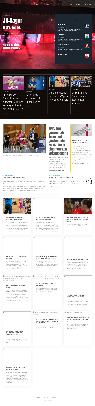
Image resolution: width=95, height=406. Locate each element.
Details (5, 113)
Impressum (55, 397)
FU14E (50, 186)
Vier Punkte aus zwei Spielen (14, 178)
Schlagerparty (88, 4)
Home (71, 4)
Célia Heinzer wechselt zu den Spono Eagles (34, 98)
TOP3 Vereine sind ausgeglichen (61, 178)
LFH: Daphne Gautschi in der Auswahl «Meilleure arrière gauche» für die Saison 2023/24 (13, 101)
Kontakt (78, 4)
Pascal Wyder (62, 55)
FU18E (58, 186)
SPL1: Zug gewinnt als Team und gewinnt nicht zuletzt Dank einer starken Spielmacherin (58, 141)
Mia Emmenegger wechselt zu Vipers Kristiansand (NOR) (59, 96)
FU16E (54, 186)
